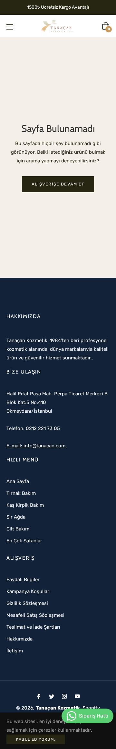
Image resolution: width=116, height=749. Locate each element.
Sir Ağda (15, 517)
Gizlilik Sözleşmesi (27, 603)
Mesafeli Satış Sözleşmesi (35, 615)
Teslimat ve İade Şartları (33, 627)
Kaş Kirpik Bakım (25, 505)
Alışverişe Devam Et (58, 184)
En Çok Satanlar (24, 541)
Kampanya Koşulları (28, 591)
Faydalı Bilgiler (23, 579)
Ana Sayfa (17, 481)
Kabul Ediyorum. (35, 739)
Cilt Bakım (17, 529)
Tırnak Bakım (21, 493)
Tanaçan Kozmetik (58, 708)
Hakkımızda (19, 639)
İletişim (14, 651)
